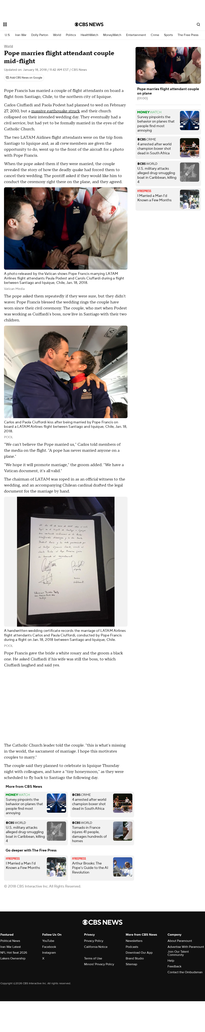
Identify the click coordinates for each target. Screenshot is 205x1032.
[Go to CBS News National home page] (89, 24)
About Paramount (180, 940)
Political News (10, 940)
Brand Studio (135, 958)
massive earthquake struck (55, 111)
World (57, 35)
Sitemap (131, 964)
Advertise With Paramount (186, 946)
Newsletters (134, 940)
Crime (155, 35)
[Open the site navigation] (31, 24)
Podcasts (132, 946)
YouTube (48, 940)
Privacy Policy (93, 940)
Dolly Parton (39, 35)
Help (171, 960)
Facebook (49, 946)
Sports (168, 35)
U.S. (7, 35)
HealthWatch (89, 35)
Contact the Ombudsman (185, 972)
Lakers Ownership (12, 958)
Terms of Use (93, 958)
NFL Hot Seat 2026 (13, 952)
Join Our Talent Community (178, 953)
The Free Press (188, 35)
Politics (71, 35)
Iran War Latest (10, 946)
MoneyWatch (112, 35)
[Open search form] (198, 24)
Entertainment (136, 35)
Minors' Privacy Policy (99, 964)
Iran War (20, 35)
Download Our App (139, 952)
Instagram (49, 952)
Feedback (174, 966)
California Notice (96, 946)
